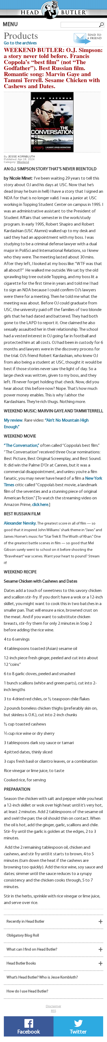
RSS (53, 1011)
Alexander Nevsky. (20, 523)
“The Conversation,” (21, 446)
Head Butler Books (21, 964)
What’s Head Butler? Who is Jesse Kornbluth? (42, 977)
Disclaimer (53, 1006)
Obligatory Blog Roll (23, 936)
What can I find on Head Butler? (32, 950)
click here (40, 505)
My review (13, 420)
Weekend (23, 161)
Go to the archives (20, 43)
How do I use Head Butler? (27, 991)
